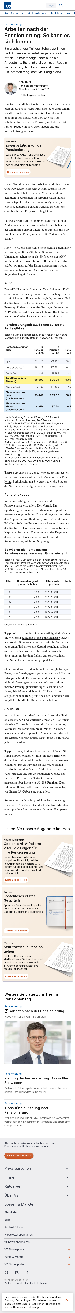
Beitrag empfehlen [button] (34, 95)
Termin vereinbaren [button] (17, 931)
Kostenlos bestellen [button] (19, 173)
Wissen (25, 1143)
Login (51, 5)
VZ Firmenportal (19, 1265)
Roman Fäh (26, 82)
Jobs (7, 1219)
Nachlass (56, 13)
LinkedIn (19, 1283)
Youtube (8, 1283)
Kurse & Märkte (19, 1258)
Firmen (10, 1177)
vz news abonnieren (17, 1242)
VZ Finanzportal (19, 1250)
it (27, 1272)
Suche (60, 5)
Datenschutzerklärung (26, 1307)
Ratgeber (12, 1186)
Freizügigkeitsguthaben (33, 673)
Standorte (10, 1212)
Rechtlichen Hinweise (43, 1303)
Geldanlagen (37, 13)
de (6, 1272)
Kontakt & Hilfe (13, 1227)
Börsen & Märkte (18, 1204)
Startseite (10, 1143)
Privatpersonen (17, 1168)
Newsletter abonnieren (18, 1234)
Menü (69, 5)
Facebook (30, 1283)
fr (17, 1272)
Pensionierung (14, 13)
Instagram (43, 1283)
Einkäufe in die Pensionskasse (41, 637)
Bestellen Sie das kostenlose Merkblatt (45, 805)
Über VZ (11, 1195)
